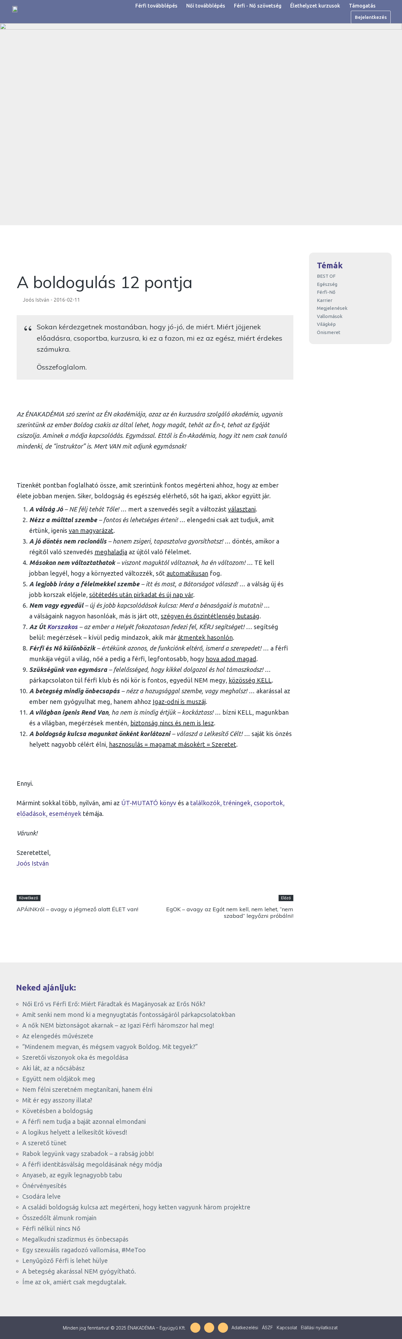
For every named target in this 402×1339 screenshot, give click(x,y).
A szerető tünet (44, 1143)
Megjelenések (332, 308)
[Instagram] (209, 1328)
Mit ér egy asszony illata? (57, 1100)
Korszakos (62, 626)
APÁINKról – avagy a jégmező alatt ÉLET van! (77, 909)
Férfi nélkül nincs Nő (51, 1228)
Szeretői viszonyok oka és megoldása (75, 1057)
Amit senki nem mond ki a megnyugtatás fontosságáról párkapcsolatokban (128, 1014)
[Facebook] (195, 1328)
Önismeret (328, 332)
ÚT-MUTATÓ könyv (148, 802)
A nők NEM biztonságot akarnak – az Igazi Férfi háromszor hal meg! (118, 1025)
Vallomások (329, 316)
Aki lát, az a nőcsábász (53, 1068)
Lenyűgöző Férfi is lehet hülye (65, 1260)
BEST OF (326, 276)
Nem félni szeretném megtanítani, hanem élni (87, 1089)
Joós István (36, 300)
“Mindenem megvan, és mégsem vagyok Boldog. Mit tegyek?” (110, 1046)
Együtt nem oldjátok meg (58, 1078)
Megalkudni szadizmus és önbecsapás (75, 1239)
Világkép (326, 324)
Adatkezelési (244, 1327)
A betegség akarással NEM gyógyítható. (79, 1271)
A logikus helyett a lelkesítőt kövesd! (74, 1132)
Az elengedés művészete (57, 1036)
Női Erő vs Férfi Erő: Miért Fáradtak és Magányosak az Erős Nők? (113, 1003)
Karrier (324, 300)
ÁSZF (267, 1327)
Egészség (327, 284)
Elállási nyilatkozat (319, 1327)
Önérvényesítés (44, 1185)
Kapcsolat (287, 1327)
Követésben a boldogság (57, 1110)
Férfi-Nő (326, 292)
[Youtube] (223, 1328)
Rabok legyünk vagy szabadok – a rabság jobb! (88, 1153)
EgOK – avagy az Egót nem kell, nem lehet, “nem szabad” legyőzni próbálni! (229, 913)
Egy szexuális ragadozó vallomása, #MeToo (84, 1249)
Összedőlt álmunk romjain (59, 1217)
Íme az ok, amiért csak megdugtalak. (74, 1282)
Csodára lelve (41, 1196)
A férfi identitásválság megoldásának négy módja (92, 1164)
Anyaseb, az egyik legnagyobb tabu (72, 1175)
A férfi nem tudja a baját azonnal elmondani (84, 1121)
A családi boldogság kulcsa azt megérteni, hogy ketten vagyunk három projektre (136, 1207)
